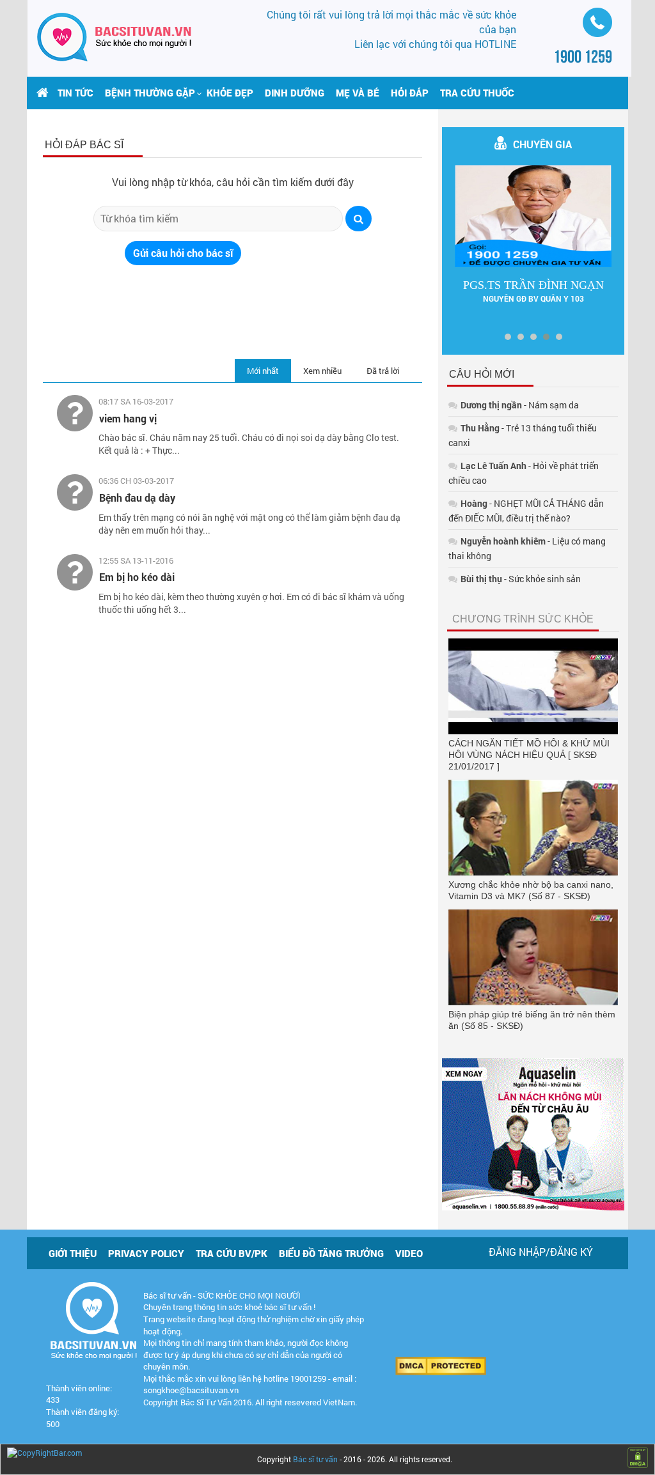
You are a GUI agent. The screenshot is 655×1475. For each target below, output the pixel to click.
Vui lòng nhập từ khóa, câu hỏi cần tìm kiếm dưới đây (233, 182)
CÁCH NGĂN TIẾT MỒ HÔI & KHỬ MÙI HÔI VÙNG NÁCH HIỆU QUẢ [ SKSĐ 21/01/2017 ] (529, 754)
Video (409, 1253)
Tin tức (75, 92)
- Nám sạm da (520, 405)
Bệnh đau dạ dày (137, 497)
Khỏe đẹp (230, 92)
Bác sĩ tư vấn (315, 1459)
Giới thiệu (73, 1253)
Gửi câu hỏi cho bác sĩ (183, 252)
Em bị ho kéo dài (137, 576)
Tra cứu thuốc (477, 92)
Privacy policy (146, 1253)
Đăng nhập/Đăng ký (541, 1251)
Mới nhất (263, 370)
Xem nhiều (322, 370)
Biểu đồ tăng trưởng (331, 1253)
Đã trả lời (383, 370)
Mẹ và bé (357, 92)
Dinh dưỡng (294, 92)
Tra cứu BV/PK (231, 1253)
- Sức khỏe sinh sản (521, 579)
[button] (150, 93)
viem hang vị (128, 418)
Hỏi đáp (410, 92)
